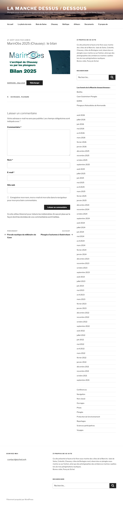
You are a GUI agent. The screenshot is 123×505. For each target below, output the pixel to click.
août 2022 (81, 331)
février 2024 (81, 250)
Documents (89, 24)
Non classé (81, 399)
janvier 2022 (81, 362)
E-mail (10, 172)
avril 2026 (81, 133)
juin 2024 (80, 232)
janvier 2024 (81, 254)
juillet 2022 (81, 335)
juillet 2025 (81, 173)
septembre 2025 (83, 164)
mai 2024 (80, 236)
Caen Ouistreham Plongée (87, 96)
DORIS (79, 101)
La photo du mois (24, 24)
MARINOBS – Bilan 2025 (16, 83)
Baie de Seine (41, 24)
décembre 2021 (83, 367)
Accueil (10, 24)
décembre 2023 (83, 259)
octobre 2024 (82, 214)
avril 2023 (81, 295)
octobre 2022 (82, 322)
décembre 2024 (83, 205)
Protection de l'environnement (88, 417)
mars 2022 (81, 353)
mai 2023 (80, 290)
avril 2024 (81, 241)
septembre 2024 (83, 218)
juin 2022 (80, 340)
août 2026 (81, 115)
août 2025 (81, 169)
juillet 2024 (81, 227)
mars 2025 (81, 191)
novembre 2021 (83, 371)
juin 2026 (80, 124)
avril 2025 (81, 187)
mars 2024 (81, 245)
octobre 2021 (82, 376)
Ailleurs (77, 24)
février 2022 (81, 358)
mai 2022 (80, 344)
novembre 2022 (83, 317)
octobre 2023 (82, 268)
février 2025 (81, 196)
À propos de (103, 24)
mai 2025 (80, 182)
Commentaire (14, 127)
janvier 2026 (81, 147)
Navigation (81, 394)
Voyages (80, 430)
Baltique (65, 24)
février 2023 (81, 304)
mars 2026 (81, 138)
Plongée (25, 97)
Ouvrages (15, 97)
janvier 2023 (81, 308)
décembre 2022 (83, 313)
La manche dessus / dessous (47, 8)
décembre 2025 (83, 151)
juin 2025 (80, 178)
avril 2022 (80, 349)
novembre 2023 (83, 263)
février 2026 (81, 142)
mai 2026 (80, 129)
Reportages (81, 421)
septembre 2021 (83, 380)
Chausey (54, 24)
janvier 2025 (81, 200)
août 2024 (81, 223)
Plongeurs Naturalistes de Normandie (91, 105)
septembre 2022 (83, 326)
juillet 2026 (81, 120)
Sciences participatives (86, 426)
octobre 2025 (82, 160)
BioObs (79, 92)
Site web (11, 185)
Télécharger (34, 83)
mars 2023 (81, 299)
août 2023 (81, 277)
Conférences (82, 390)
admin (27, 40)
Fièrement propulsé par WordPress (19, 499)
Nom (10, 160)
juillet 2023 (81, 281)
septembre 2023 (83, 272)
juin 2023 (80, 286)
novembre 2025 (83, 155)
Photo (79, 408)
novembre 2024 (83, 209)
